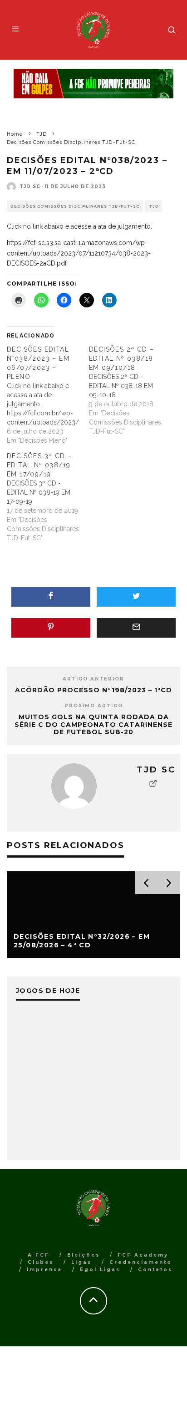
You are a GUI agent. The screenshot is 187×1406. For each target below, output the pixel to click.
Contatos (155, 1270)
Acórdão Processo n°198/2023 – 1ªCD (93, 690)
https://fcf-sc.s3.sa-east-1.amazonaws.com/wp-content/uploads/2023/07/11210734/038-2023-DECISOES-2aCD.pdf (79, 253)
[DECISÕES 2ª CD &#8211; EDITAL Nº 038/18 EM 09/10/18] (130, 390)
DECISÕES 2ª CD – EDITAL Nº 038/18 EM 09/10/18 (121, 358)
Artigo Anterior (93, 679)
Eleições (83, 1255)
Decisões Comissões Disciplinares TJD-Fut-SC (74, 206)
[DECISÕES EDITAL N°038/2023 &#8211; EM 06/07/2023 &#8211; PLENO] (48, 395)
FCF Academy (143, 1255)
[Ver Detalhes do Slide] (93, 83)
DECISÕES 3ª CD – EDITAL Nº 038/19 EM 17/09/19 (39, 465)
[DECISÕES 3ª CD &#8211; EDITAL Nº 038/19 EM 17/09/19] (48, 496)
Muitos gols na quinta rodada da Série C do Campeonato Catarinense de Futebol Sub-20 (93, 724)
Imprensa (44, 1270)
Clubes (41, 1262)
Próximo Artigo (93, 706)
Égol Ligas (100, 1270)
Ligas (81, 1262)
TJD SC (30, 186)
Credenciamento (140, 1262)
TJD (154, 206)
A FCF (38, 1255)
